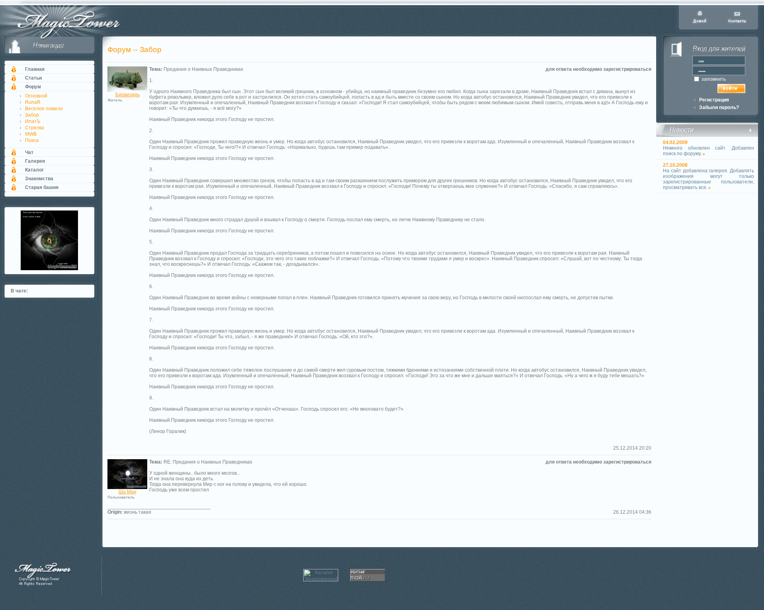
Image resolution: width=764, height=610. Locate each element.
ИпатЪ (33, 121)
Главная (35, 69)
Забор (32, 115)
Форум (33, 87)
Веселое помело (44, 108)
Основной (36, 96)
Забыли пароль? (719, 107)
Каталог (34, 170)
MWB (31, 134)
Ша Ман (127, 492)
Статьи (33, 78)
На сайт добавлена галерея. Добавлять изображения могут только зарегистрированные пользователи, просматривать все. (708, 179)
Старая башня (41, 187)
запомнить (713, 79)
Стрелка (34, 128)
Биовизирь (127, 94)
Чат (29, 152)
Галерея (35, 161)
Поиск (32, 140)
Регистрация (714, 100)
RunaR (33, 102)
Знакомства (39, 178)
